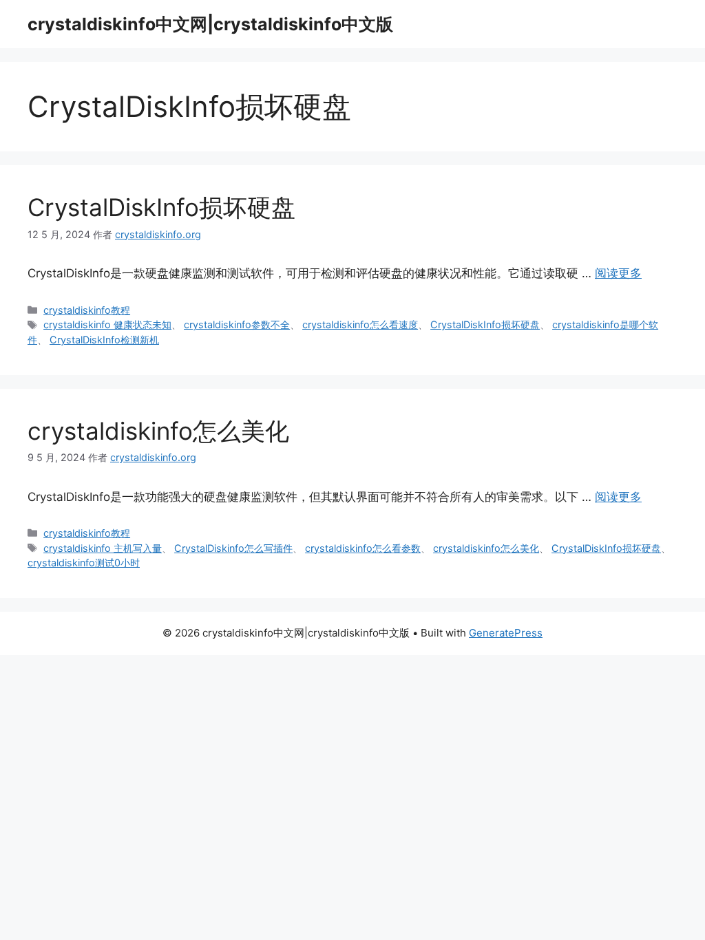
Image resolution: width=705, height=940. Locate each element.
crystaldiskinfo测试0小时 (84, 562)
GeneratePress (506, 632)
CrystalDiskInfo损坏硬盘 (161, 207)
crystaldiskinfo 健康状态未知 (107, 324)
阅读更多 (618, 273)
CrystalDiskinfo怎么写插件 (233, 548)
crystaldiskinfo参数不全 (237, 324)
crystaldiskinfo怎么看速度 (360, 324)
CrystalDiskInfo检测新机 (104, 339)
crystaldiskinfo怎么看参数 (363, 548)
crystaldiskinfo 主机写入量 (102, 548)
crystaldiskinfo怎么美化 (158, 430)
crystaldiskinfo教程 (86, 310)
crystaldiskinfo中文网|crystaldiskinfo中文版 (210, 24)
